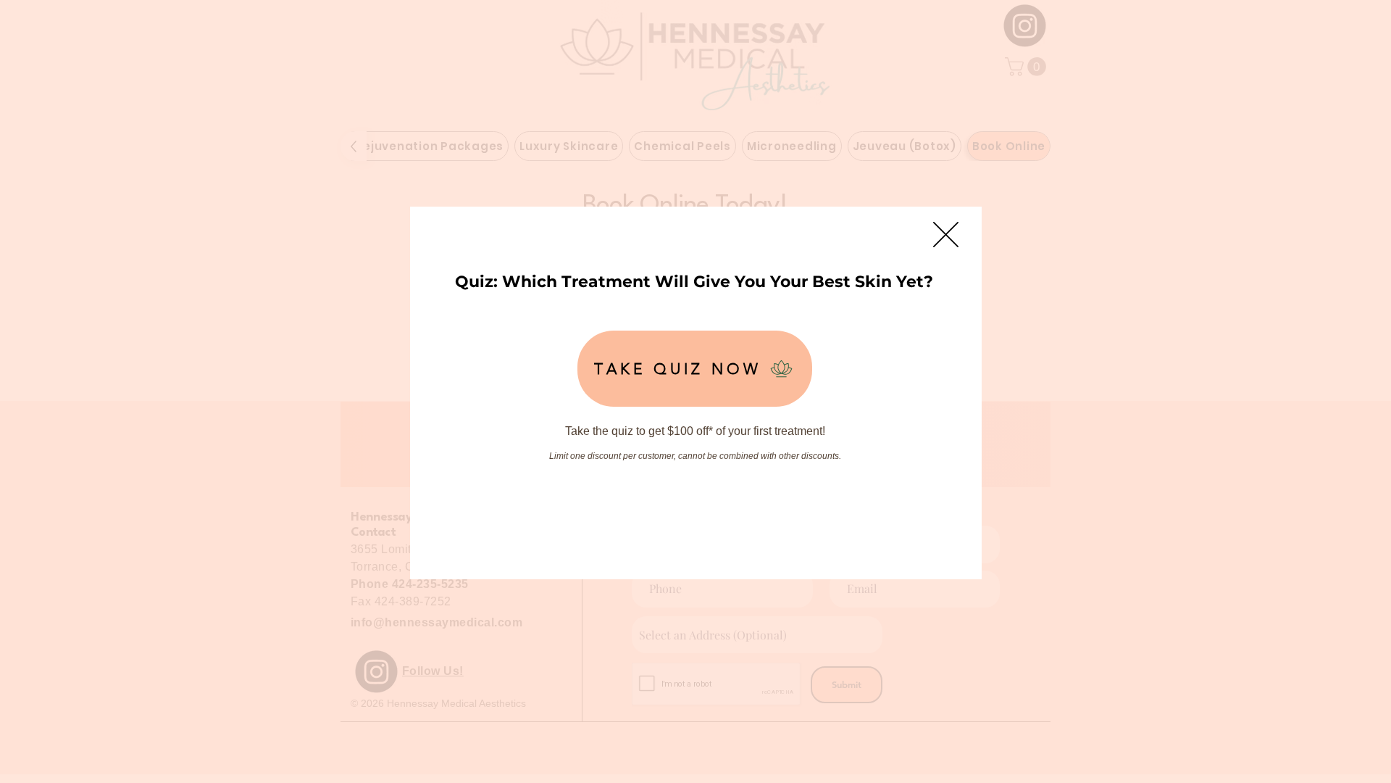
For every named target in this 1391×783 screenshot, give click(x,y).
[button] (945, 234)
